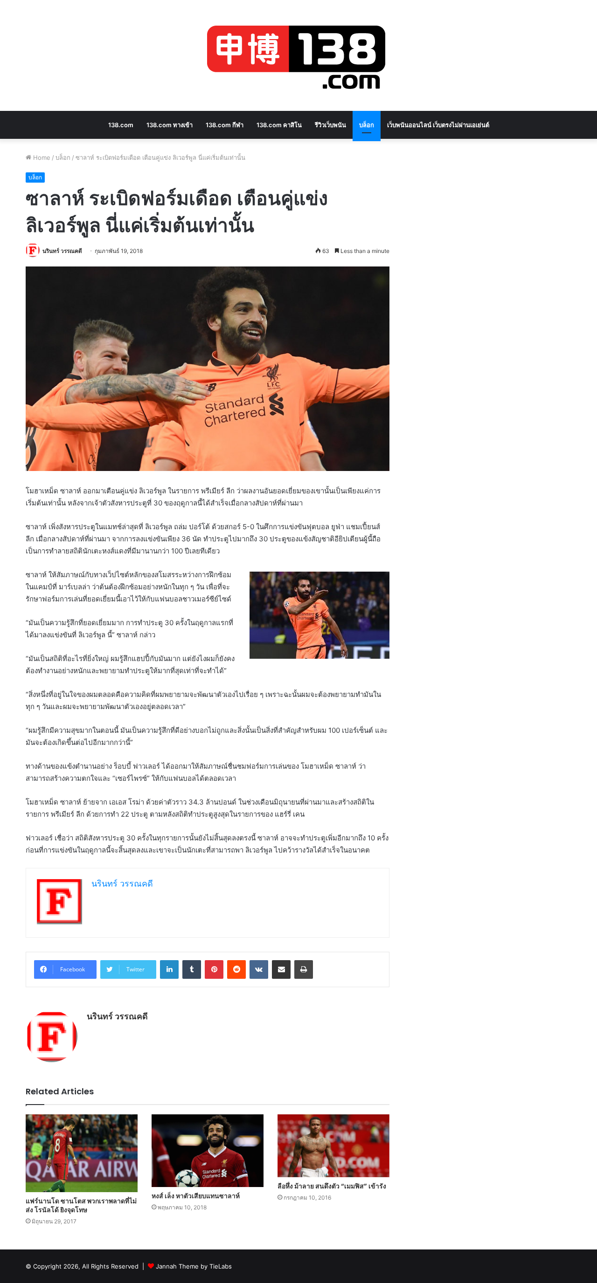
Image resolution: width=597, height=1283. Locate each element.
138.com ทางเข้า (169, 125)
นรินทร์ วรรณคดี (62, 250)
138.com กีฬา (224, 125)
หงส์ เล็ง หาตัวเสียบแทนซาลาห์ (196, 1196)
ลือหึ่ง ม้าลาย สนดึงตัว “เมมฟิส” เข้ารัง (332, 1186)
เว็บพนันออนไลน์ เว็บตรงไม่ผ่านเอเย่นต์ (438, 125)
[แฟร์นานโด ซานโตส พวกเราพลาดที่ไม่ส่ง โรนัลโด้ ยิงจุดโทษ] (82, 1153)
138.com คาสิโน (279, 125)
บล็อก (366, 125)
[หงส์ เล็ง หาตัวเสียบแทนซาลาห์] (208, 1150)
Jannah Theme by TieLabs (194, 1266)
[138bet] (298, 55)
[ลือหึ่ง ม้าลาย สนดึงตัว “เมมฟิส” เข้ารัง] (333, 1145)
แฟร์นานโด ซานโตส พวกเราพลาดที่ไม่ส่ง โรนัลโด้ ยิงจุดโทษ (81, 1205)
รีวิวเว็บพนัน (330, 125)
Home (40, 157)
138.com (120, 125)
